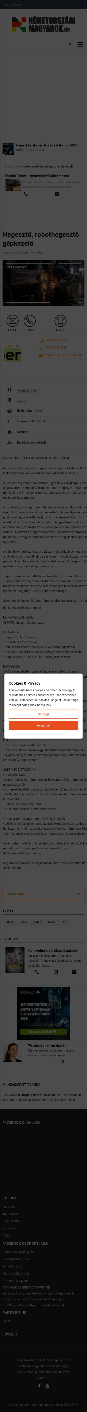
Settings (43, 714)
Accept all (43, 725)
